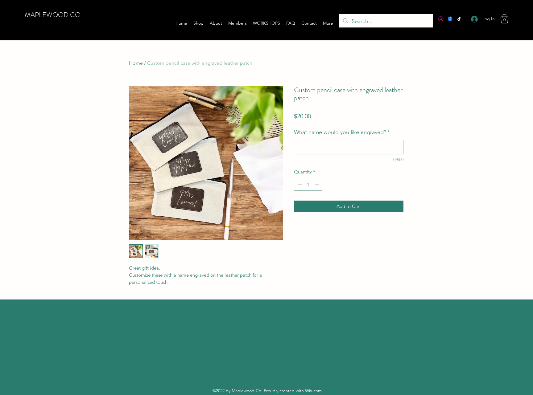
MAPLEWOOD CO (53, 14)
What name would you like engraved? (342, 132)
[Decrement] (299, 184)
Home (136, 63)
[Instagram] (441, 19)
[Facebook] (450, 19)
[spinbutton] (308, 184)
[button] (504, 18)
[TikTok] (459, 19)
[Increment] (317, 184)
